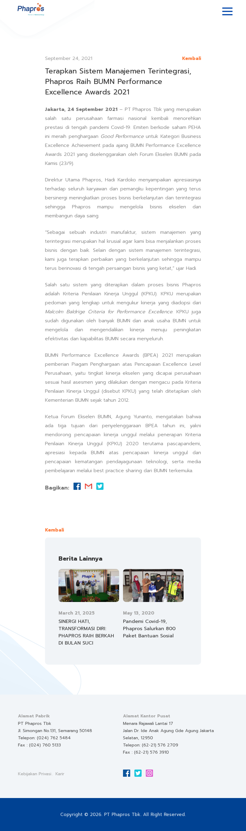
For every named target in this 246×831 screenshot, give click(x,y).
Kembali (191, 58)
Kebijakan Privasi (34, 774)
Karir (60, 774)
